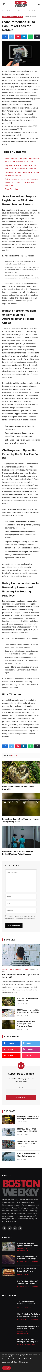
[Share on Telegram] (24, 37)
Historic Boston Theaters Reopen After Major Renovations (26, 1271)
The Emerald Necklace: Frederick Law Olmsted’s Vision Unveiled (26, 1304)
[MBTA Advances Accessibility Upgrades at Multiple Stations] (8, 1013)
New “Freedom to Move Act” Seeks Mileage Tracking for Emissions (27, 1283)
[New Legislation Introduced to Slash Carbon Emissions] (8, 1156)
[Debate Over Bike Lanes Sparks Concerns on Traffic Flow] (8, 1246)
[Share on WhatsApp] (30, 37)
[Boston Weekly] (21, 4)
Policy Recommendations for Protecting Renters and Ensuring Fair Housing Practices (21, 182)
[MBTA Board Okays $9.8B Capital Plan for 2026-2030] (21, 955)
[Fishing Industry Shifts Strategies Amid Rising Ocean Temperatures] (8, 1342)
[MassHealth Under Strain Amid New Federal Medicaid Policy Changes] (21, 837)
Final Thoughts (11, 189)
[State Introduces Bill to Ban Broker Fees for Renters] (21, 53)
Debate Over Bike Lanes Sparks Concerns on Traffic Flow (27, 1246)
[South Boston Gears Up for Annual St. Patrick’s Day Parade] (8, 1144)
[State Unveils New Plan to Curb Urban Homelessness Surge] (8, 1317)
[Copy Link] (37, 37)
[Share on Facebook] (5, 37)
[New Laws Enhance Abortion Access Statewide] (21, 772)
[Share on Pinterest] (18, 37)
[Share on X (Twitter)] (11, 37)
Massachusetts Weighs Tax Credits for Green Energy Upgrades (27, 1258)
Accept (6, 1368)
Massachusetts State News (13, 16)
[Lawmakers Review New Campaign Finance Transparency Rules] (21, 804)
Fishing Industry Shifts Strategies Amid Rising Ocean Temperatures (28, 1342)
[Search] (38, 4)
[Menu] (4, 4)
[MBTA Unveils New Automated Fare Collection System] (8, 1329)
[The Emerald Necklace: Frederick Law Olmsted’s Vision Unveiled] (8, 1304)
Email (21, 1088)
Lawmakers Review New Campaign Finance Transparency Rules (26, 1024)
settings (25, 1362)
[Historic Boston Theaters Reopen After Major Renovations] (8, 1271)
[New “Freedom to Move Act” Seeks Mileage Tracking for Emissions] (8, 1284)
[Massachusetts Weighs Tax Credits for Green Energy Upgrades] (8, 1259)
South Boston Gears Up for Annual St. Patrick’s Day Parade (27, 1143)
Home (4, 11)
